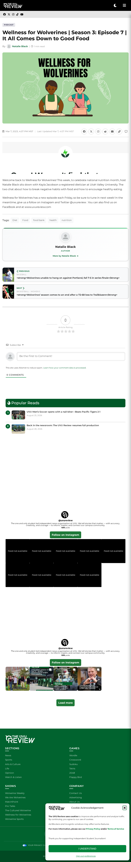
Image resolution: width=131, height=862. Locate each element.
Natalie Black (20, 46)
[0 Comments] (126, 131)
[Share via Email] (112, 131)
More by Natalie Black (64, 256)
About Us (74, 801)
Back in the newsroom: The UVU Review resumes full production (63, 425)
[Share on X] (91, 131)
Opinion (9, 773)
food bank (38, 220)
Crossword (75, 759)
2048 (72, 773)
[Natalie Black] (65, 237)
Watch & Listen (13, 777)
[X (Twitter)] (9, 14)
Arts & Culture (12, 764)
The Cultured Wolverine (18, 810)
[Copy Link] (119, 131)
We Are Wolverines (15, 797)
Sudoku (73, 764)
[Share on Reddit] (105, 131)
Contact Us (75, 793)
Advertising (75, 797)
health (53, 220)
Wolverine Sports (14, 819)
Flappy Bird (75, 777)
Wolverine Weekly (14, 793)
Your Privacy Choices (40, 845)
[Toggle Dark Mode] (115, 5)
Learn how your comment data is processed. (64, 368)
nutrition (67, 220)
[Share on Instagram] (98, 131)
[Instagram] (13, 14)
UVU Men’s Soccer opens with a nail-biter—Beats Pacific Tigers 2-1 (63, 411)
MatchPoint (11, 801)
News (8, 755)
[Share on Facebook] (84, 131)
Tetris (72, 768)
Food (25, 220)
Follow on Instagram (65, 534)
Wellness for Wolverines (18, 814)
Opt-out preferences (86, 856)
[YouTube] (21, 14)
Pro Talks (10, 806)
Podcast (9, 25)
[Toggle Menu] (124, 5)
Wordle (73, 755)
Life (7, 768)
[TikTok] (17, 14)
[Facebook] (4, 14)
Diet (14, 220)
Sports (8, 759)
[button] (124, 807)
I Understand (87, 848)
